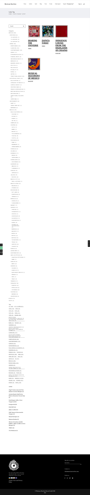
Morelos (13, 198)
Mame (13, 129)
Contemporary (15, 50)
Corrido (12, 343)
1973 (11, 310)
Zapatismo (14, 99)
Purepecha (15, 194)
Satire (13, 74)
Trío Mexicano (12, 430)
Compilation (14, 339)
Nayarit (13, 205)
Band (11, 322)
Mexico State (15, 183)
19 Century (14, 39)
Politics (13, 65)
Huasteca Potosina (17, 257)
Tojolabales (15, 133)
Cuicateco (15, 218)
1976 (17, 310)
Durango (13, 153)
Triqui (13, 242)
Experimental (14, 345)
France (12, 352)
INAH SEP (57, 53)
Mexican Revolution (17, 91)
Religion (13, 67)
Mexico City (14, 179)
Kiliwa (13, 116)
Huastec (14, 285)
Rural (12, 71)
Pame (13, 259)
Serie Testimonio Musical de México (16, 376)
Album (18, 315)
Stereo (19, 380)
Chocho (14, 213)
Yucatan (13, 291)
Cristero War (15, 87)
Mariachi (13, 61)
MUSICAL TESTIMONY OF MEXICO (34, 75)
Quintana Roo (15, 252)
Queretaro (14, 250)
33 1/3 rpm (18, 306)
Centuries (13, 35)
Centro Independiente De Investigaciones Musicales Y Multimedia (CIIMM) (16, 329)
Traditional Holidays (17, 95)
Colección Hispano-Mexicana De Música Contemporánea (15, 336)
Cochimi (14, 114)
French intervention (17, 89)
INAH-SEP (12, 356)
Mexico (12, 109)
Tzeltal (14, 135)
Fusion (20, 352)
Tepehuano (15, 157)
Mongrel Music (15, 63)
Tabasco (13, 281)
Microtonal (14, 363)
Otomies (14, 187)
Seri (13, 276)
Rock (18, 372)
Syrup (11, 382)
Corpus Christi (15, 84)
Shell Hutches (16, 181)
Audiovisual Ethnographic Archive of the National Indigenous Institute (16, 319)
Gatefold (13, 354)
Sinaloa (13, 261)
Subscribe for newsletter (69, 460)
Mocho (14, 131)
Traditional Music (16, 76)
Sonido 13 (19, 378)
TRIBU (29, 48)
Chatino (14, 209)
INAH (20, 354)
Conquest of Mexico (17, 82)
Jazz (20, 356)
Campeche (14, 122)
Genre (11, 43)
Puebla (13, 248)
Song (11, 378)
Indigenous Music (16, 58)
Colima (13, 151)
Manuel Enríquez (13, 416)
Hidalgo (13, 170)
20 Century (14, 41)
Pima (13, 142)
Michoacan (14, 190)
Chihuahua (14, 140)
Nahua (13, 155)
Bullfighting (14, 80)
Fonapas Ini (12, 404)
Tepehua (14, 172)
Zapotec (14, 244)
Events (11, 298)
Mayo (13, 263)
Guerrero (14, 164)
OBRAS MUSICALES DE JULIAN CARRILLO (15, 368)
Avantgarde (14, 45)
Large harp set (15, 105)
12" (11, 306)
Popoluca (14, 287)
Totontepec (15, 239)
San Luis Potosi (15, 255)
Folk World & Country (16, 347)
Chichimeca (15, 161)
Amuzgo (14, 166)
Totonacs (15, 289)
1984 (11, 315)
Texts (10, 300)
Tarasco (14, 196)
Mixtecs (14, 237)
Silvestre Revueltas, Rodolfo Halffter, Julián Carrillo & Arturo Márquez (17, 423)
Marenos (14, 229)
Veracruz (14, 283)
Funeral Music (15, 56)
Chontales (15, 216)
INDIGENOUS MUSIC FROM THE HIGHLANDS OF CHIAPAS (61, 45)
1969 (17, 308)
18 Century (14, 37)
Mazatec (14, 231)
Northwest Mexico (17, 272)
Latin (11, 358)
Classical (14, 48)
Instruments (13, 101)
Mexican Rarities (13, 419)
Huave (13, 222)
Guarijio (14, 270)
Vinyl (18, 382)
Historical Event (15, 78)
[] (80, 464)
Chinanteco (15, 211)
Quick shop (88, 243)
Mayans (14, 294)
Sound (12, 380)
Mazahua (14, 185)
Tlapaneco (15, 168)
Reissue (12, 372)
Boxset (18, 322)
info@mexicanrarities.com (72, 471)
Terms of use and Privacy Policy (15, 481)
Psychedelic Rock (15, 370)
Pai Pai (14, 120)
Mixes (13, 233)
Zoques (14, 246)
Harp (12, 103)
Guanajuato (14, 159)
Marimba (13, 107)
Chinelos (14, 200)
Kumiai (14, 118)
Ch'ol (13, 127)
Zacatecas (14, 296)
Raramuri (14, 144)
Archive (11, 32)
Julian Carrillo (12, 409)
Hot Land (14, 192)
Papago (14, 274)
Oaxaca (13, 207)
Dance (12, 52)
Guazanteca (15, 220)
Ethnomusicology (16, 54)
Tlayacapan (15, 203)
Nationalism (14, 93)
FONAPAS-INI (13, 350)
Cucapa (14, 268)
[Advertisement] (19, 442)
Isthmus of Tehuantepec (15, 225)
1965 (11, 308)
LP (17, 358)
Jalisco (13, 174)
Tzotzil (14, 138)
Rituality (13, 69)
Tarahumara (15, 146)
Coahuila (13, 148)
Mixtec (14, 235)
